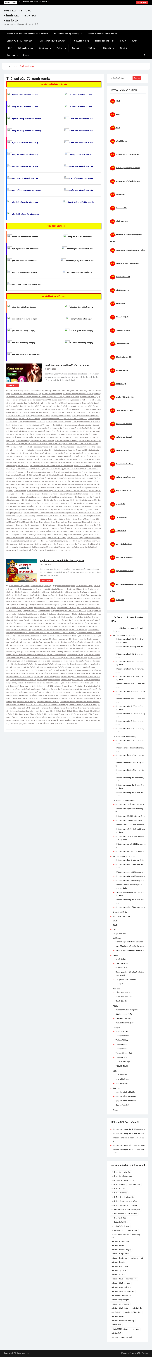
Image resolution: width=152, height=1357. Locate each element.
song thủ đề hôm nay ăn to (39, 544)
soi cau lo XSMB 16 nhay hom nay (124, 1279)
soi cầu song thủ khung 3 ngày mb (38, 503)
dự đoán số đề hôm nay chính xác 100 (42, 406)
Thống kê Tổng (121, 1057)
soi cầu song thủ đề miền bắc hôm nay (45, 500)
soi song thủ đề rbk (85, 528)
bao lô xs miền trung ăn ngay (23, 343)
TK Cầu (91, 48)
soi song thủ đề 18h (25, 525)
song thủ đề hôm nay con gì (60, 544)
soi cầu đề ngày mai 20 (78, 450)
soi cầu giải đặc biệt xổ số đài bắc (34, 478)
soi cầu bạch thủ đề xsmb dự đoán (58, 422)
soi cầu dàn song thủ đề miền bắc (78, 425)
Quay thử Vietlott (122, 1105)
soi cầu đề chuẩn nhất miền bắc (31, 437)
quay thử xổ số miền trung (124, 571)
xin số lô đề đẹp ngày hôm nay (20, 723)
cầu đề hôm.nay (16, 394)
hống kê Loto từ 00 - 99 (123, 491)
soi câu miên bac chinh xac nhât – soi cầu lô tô (20, 15)
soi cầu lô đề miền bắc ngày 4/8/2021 (33, 488)
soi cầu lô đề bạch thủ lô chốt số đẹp (23, 680)
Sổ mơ (26, 55)
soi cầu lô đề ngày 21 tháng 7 (58, 488)
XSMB (123, 41)
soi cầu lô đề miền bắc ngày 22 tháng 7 (69, 484)
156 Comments (73, 723)
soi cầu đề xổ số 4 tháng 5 (83, 466)
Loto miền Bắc (121, 504)
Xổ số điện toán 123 (122, 290)
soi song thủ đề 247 (40, 525)
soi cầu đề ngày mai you (15, 456)
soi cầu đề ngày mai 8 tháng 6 (28, 453)
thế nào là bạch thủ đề (81, 711)
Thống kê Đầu (121, 1044)
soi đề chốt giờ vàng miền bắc (85, 698)
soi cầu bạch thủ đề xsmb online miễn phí (74, 620)
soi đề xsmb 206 (93, 519)
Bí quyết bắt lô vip (81, 41)
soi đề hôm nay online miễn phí (81, 516)
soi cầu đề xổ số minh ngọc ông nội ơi (61, 472)
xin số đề (35, 717)
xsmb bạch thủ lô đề (57, 723)
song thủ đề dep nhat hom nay (36, 538)
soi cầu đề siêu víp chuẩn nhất (38, 462)
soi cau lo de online (118, 1262)
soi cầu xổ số (116, 1333)
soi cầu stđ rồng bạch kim (45, 506)
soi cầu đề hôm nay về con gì (26, 441)
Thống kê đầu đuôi (122, 450)
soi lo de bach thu (22, 711)
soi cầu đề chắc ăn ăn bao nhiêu (25, 431)
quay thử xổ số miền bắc (124, 544)
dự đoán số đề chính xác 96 (83, 403)
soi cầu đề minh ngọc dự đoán (44, 447)
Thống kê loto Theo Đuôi (124, 437)
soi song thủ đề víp (26, 531)
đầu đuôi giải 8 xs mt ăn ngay (81, 331)
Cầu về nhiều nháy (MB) (124, 357)
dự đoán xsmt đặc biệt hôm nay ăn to (130, 816)
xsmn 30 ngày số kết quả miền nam (128, 181)
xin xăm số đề (37, 723)
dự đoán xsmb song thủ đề (19, 412)
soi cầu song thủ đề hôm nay (51, 497)
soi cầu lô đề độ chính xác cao (21, 484)
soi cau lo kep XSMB (119, 1270)
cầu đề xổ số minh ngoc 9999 (40, 400)
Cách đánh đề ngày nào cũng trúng (124, 1205)
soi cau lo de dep (118, 1245)
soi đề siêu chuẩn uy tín (66, 519)
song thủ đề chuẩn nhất (15, 538)
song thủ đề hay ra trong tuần (25, 541)
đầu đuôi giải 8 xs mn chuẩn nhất (80, 249)
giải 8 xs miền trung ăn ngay (23, 331)
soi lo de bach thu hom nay (39, 711)
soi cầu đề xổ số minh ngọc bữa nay (77, 664)
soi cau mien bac (20, 491)
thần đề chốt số (55, 711)
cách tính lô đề (134, 1184)
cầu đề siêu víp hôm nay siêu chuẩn (66, 397)
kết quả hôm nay (25, 48)
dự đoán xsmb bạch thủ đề (66, 608)
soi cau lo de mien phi (119, 1258)
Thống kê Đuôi (121, 1049)
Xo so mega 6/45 (121, 208)
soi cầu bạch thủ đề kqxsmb (61, 416)
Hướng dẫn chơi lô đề (104, 41)
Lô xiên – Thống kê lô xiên (124, 397)
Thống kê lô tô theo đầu (124, 424)
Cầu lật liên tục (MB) (123, 330)
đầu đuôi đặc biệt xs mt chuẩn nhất (26, 355)
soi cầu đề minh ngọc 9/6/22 (21, 447)
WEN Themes (142, 1353)
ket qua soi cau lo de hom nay (40, 412)
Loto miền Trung (122, 1079)
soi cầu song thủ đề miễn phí (70, 500)
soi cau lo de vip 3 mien (120, 1266)
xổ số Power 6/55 (122, 221)
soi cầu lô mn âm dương (120, 1304)
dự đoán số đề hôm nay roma (25, 409)
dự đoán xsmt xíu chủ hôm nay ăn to (130, 851)
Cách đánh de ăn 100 (119, 1193)
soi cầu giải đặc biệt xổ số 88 (87, 670)
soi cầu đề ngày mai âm (66, 453)
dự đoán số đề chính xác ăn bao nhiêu (59, 601)
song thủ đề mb (44, 547)
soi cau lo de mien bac (33, 481)
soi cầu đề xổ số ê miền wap (53, 469)
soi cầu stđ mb (15, 506)
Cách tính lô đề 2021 (119, 1189)
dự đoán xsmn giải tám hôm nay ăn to (130, 876)
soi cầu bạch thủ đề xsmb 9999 (75, 419)
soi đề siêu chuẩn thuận (48, 519)
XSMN (134, 41)
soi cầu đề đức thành (51, 437)
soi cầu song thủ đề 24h (21, 689)
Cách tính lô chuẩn (118, 1184)
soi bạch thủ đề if (44, 611)
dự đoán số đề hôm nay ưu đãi (45, 608)
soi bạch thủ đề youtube (59, 611)
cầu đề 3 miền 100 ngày (64, 391)
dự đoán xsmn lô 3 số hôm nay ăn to (130, 880)
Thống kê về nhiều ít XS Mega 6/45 (127, 263)
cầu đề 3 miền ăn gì (80, 391)
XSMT (9, 48)
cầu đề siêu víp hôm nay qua (42, 397)
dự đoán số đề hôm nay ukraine (69, 409)
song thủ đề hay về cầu (59, 541)
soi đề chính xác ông (27, 516)
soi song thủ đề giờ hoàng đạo (22, 528)
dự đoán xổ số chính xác (120, 1222)
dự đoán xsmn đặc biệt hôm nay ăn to (130, 872)
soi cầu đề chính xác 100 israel (88, 431)
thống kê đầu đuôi (122, 370)
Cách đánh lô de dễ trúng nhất (123, 1197)
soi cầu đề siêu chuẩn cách (73, 456)
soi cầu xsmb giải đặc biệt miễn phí (47, 509)
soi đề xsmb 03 (80, 519)
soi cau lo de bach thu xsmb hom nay (66, 673)
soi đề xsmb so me (72, 522)
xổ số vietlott (120, 194)
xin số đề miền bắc (52, 720)
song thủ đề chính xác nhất (90, 535)
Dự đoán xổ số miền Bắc (120, 1226)
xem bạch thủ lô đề (87, 714)
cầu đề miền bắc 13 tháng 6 (52, 394)
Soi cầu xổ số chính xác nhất (122, 1337)
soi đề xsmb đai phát (28, 522)
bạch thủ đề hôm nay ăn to (65, 586)
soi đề (81, 695)
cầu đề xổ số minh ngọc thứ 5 (41, 403)
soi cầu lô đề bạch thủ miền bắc (48, 680)
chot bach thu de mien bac (88, 598)
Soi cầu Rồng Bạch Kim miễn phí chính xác (57, 491)
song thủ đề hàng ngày (75, 538)
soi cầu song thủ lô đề (60, 503)
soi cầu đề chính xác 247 (36, 434)
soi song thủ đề (12, 525)
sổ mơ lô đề (120, 600)
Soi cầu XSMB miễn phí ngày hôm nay (125, 1329)
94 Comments (66, 550)
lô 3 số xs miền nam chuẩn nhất (80, 272)
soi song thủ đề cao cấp (57, 525)
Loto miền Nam (122, 1083)
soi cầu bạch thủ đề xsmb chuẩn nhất (31, 422)
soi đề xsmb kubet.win (44, 522)
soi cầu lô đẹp (137, 1308)
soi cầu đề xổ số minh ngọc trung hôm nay (66, 667)
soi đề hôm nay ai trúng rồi (60, 516)
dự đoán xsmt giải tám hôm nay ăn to (130, 820)
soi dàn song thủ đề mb (67, 513)
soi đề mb (63, 702)
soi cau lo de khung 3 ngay (121, 1250)
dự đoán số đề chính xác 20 (62, 403)
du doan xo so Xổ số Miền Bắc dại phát (126, 1210)
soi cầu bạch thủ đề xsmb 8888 (52, 419)
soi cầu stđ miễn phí (28, 506)
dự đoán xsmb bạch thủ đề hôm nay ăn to (62, 560)
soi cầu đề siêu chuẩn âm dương (51, 456)
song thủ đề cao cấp (38, 535)
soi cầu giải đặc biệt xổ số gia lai (59, 478)
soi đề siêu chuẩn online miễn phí (27, 519)
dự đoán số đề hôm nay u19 (47, 409)
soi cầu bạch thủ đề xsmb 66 (29, 419)
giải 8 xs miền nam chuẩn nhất (24, 260)
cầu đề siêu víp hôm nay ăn (21, 592)
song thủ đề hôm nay (21, 544)
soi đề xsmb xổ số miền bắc (89, 522)
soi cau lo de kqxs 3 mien (121, 1254)
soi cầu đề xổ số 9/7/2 (78, 661)
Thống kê (107, 48)
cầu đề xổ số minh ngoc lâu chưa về (42, 598)
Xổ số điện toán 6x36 (123, 277)
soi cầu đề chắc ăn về (45, 431)
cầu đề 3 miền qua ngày (23, 589)
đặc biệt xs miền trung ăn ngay (24, 319)
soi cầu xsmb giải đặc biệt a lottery (21, 509)
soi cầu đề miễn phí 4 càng (53, 444)
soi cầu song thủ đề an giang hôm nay (43, 494)
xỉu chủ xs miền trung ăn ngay (24, 307)
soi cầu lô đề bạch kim (133, 1312)
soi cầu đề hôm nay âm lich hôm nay (73, 437)
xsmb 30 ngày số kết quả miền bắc (127, 154)
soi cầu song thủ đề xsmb (15, 503)
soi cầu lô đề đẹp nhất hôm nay (123, 1321)
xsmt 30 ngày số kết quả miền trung (128, 168)
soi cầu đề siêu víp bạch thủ (16, 462)
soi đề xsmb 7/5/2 (13, 522)
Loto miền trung (121, 517)
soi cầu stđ (72, 503)
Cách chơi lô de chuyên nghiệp (123, 1180)
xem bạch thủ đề (54, 714)
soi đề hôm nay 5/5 (43, 516)
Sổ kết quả (43, 48)
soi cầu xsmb (116, 1325)
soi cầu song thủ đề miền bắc (20, 500)
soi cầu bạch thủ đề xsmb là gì (83, 422)
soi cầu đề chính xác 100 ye (16, 434)
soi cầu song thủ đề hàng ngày (29, 497)
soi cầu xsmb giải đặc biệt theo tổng (74, 509)
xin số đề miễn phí (32, 550)
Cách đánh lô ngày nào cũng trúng (124, 1201)
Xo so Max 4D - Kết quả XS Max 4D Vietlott (130, 250)
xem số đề (27, 717)
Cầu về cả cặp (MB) (122, 344)
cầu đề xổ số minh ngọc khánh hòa (84, 400)
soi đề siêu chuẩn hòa (17, 705)
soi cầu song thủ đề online (90, 500)
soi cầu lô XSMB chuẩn (120, 1308)
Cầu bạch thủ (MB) (122, 317)
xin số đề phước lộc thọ (48, 550)
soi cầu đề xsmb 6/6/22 (42, 475)
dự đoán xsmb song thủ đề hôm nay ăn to (67, 365)
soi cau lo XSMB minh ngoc (121, 1287)
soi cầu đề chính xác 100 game (65, 431)
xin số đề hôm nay (23, 720)
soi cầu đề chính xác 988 (73, 434)
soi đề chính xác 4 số (83, 513)
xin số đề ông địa (79, 720)
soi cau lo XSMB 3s (118, 1275)
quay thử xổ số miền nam (124, 557)
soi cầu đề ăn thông (49, 428)
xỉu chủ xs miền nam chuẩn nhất (25, 237)
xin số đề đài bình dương (62, 717)
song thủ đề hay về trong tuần (80, 541)
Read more (12, 385)
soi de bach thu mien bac (69, 695)
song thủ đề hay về (43, 541)
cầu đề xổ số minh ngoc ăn (61, 400)
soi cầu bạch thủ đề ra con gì (82, 416)
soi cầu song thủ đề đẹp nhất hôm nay (72, 494)
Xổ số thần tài (120, 303)
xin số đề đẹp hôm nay (80, 717)
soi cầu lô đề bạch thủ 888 (70, 677)
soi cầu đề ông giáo (32, 456)
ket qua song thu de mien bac (62, 412)
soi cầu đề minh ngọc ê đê (64, 447)
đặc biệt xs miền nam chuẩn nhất (25, 249)
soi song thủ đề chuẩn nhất (76, 525)
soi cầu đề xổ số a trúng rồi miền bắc (29, 469)
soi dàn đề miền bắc (52, 695)
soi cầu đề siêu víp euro (78, 462)
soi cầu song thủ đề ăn (20, 494)
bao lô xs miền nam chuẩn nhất (24, 272)
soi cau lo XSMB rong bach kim (123, 1291)
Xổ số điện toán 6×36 (124, 992)
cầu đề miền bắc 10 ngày (32, 394)
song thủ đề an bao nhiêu (21, 535)
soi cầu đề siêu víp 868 (92, 459)
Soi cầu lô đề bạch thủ (52, 677)
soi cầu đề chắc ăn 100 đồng (67, 428)
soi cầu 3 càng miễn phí (120, 1300)
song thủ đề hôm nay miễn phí (82, 544)
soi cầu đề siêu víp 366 (75, 459)
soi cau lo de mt (137, 1258)
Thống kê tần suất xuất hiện (125, 477)
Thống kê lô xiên (122, 1036)
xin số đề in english (19, 550)
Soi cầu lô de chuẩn (88, 673)
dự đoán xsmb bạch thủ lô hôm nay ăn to (129, 1145)
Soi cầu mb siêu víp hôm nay (66, 33)
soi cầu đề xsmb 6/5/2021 (23, 475)
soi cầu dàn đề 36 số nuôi (56, 425)
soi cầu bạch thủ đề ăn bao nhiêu (38, 416)
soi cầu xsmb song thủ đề (33, 513)
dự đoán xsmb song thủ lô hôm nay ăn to (34, 3)
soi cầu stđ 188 (82, 503)
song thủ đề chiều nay (55, 535)
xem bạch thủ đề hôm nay (70, 714)
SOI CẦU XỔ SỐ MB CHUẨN (39, 692)
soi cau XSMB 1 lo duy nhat (121, 1296)
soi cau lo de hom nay (16, 481)
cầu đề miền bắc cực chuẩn (73, 394)
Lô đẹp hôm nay (117, 1230)
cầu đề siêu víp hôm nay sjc (90, 397)
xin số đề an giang (77, 547)
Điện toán (75, 48)
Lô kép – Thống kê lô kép (124, 410)
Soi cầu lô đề (69, 481)
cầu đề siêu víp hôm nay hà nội (20, 397)
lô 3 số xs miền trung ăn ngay (81, 343)
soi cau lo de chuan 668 (120, 1241)
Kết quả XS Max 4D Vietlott (126, 979)
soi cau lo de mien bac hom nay (53, 481)
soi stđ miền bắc (56, 531)
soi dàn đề (40, 695)
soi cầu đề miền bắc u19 (34, 444)
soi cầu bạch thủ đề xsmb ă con (62, 617)
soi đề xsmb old (58, 522)
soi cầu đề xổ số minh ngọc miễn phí (34, 472)
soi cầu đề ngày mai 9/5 (48, 453)
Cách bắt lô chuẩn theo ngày (122, 1176)
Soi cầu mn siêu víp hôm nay (52, 41)
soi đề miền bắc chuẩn (75, 702)
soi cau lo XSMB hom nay (121, 1283)
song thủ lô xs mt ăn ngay (81, 319)
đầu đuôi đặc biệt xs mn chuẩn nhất (80, 260)
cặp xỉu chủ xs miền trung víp (81, 307)
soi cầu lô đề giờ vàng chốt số (43, 484)
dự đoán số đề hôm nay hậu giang (46, 605)
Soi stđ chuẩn (45, 531)
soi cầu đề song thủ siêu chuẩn (29, 466)
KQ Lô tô (123, 48)
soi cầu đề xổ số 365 (65, 466)
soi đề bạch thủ (89, 695)
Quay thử (11, 55)
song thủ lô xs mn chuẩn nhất (80, 237)
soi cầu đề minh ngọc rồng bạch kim (39, 450)
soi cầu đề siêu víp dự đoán (60, 462)
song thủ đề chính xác (72, 535)
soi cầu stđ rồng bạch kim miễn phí (68, 506)
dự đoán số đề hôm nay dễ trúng (69, 406)
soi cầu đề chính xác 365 (55, 434)
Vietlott (60, 48)
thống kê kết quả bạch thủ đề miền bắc (33, 714)
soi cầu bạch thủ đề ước (68, 614)
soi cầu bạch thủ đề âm (16, 416)
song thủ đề (67, 531)
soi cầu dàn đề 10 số (38, 425)
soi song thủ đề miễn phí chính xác (64, 528)
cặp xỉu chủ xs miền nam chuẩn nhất (26, 284)
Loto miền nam (121, 531)
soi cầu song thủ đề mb (70, 497)
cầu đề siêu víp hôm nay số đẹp (17, 400)
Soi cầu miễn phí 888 (34, 491)
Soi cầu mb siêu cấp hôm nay (101, 33)
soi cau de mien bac (34, 428)
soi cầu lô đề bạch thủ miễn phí (72, 680)
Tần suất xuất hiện (123, 1062)
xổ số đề (46, 723)
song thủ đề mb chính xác (60, 547)
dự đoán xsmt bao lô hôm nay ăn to (130, 804)
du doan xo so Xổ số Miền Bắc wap (124, 1214)
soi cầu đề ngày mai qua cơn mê (87, 453)
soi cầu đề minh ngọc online (85, 447)
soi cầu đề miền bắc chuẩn (88, 441)
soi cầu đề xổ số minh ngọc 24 (75, 469)
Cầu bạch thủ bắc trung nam (127, 1010)
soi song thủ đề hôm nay (42, 528)
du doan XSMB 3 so (119, 1218)
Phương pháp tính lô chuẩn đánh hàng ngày (126, 1236)
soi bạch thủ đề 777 (81, 412)
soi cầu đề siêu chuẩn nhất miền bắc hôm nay (29, 459)
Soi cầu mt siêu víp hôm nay (19, 41)
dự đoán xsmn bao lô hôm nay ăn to (130, 860)
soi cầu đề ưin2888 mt (49, 466)
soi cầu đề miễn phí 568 (71, 444)
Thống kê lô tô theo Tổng (124, 464)
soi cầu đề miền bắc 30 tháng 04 (66, 441)
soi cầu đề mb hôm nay (45, 441)
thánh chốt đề (67, 711)
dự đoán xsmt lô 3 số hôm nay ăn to (130, 825)
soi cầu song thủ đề (81, 491)
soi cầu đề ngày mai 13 (61, 450)
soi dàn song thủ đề (50, 513)
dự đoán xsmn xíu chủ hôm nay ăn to (130, 907)
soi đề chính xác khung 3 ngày (47, 698)
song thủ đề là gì (32, 547)
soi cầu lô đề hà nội (118, 1316)
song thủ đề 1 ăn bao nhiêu (82, 531)
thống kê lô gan (121, 384)
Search (137, 78)
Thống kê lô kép (122, 1040)
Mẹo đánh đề (132, 1230)
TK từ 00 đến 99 (122, 1066)
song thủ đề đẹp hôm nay (57, 538)
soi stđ (36, 531)
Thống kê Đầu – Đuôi (124, 1053)
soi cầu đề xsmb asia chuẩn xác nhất (64, 475)
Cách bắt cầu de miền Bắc (121, 1172)
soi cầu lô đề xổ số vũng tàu (79, 488)
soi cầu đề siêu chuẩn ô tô (56, 459)
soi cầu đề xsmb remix (87, 475)
